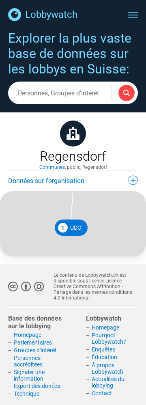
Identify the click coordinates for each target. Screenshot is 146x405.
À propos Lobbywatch (107, 368)
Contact (102, 393)
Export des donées (37, 386)
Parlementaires (33, 342)
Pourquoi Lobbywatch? (109, 338)
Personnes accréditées (28, 361)
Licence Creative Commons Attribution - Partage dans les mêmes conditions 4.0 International (93, 289)
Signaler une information (29, 375)
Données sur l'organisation (46, 181)
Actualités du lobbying (108, 382)
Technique (26, 393)
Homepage (27, 335)
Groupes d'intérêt (35, 350)
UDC (71, 227)
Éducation (104, 357)
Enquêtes (103, 349)
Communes (52, 167)
